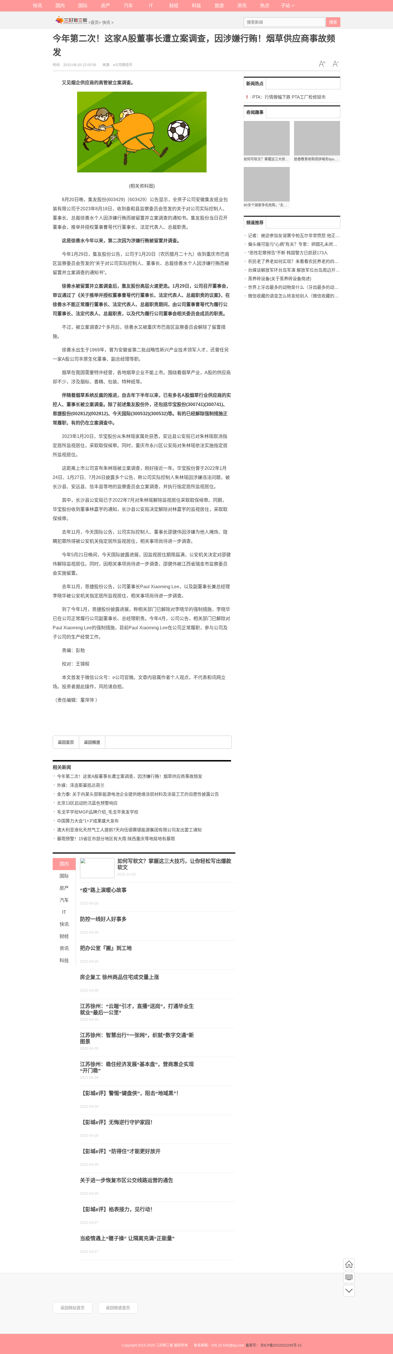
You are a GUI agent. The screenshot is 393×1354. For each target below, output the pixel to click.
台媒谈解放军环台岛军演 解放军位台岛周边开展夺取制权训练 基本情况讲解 (320, 270)
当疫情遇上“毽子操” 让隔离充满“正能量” (127, 1238)
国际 (82, 5)
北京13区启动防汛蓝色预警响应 (87, 803)
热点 (264, 5)
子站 (285, 5)
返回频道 (92, 742)
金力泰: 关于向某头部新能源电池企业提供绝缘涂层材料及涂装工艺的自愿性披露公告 (138, 794)
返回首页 (66, 742)
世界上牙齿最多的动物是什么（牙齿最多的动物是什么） (302, 287)
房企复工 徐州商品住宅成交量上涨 (119, 977)
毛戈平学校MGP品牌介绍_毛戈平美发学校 (97, 811)
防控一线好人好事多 (103, 919)
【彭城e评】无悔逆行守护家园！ (117, 1122)
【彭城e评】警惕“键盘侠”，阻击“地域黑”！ (130, 1093)
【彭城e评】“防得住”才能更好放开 (120, 1151)
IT (151, 5)
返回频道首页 (118, 1307)
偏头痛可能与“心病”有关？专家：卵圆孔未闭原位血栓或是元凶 (307, 244)
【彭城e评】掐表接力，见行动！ (117, 1209)
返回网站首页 (72, 1307)
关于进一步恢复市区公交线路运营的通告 (126, 1180)
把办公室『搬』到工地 (106, 948)
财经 (173, 5)
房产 (105, 5)
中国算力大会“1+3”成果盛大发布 (88, 820)
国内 (60, 5)
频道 (349, 1277)
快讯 (37, 5)
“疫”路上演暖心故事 (103, 890)
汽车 (128, 5)
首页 (95, 22)
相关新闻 (62, 767)
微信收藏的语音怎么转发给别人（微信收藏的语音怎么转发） (306, 295)
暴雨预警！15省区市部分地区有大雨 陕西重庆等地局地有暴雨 (116, 838)
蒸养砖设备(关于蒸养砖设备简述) (279, 278)
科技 (196, 5)
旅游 (219, 5)
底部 (349, 1291)
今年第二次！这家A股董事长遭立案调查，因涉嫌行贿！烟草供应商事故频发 (129, 776)
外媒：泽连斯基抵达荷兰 (80, 785)
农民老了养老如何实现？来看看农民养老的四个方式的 (300, 261)
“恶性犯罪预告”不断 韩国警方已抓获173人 (288, 252)
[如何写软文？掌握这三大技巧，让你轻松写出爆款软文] (97, 868)
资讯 (242, 5)
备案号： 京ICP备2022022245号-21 (274, 1345)
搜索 (333, 22)
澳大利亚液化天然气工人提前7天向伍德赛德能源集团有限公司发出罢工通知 (129, 829)
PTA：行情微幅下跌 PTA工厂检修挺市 (289, 97)
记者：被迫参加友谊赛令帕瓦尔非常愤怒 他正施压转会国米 (304, 235)
